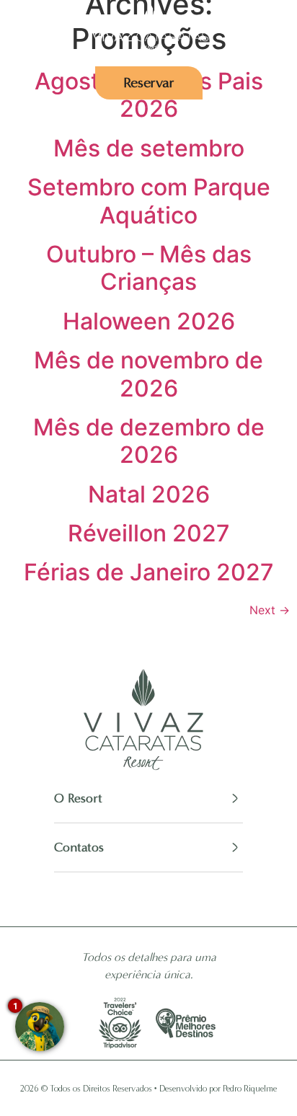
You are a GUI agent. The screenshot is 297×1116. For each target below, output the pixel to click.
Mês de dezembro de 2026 (149, 441)
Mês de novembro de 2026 (148, 374)
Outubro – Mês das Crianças (149, 268)
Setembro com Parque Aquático (148, 201)
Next (269, 610)
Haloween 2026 (149, 321)
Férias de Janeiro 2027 (149, 572)
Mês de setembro (148, 148)
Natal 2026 (149, 494)
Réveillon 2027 (149, 533)
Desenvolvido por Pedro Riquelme (218, 1089)
